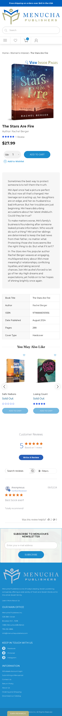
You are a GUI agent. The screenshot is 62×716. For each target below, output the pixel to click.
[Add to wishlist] (25, 355)
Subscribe (31, 554)
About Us (6, 688)
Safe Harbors (9, 394)
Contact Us (6, 679)
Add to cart (37, 154)
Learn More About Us (11, 600)
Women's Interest (19, 53)
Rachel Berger (20, 131)
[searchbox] (17, 470)
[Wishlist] (15, 40)
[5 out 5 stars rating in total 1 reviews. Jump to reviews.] (39, 404)
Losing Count (40, 394)
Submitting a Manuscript (12, 675)
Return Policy (7, 683)
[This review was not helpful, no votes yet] (54, 519)
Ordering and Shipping (11, 692)
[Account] (36, 40)
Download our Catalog (11, 696)
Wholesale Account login (12, 671)
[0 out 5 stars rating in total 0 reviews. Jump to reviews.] (9, 404)
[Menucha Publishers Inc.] (31, 16)
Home (5, 53)
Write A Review (31, 457)
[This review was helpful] (49, 519)
